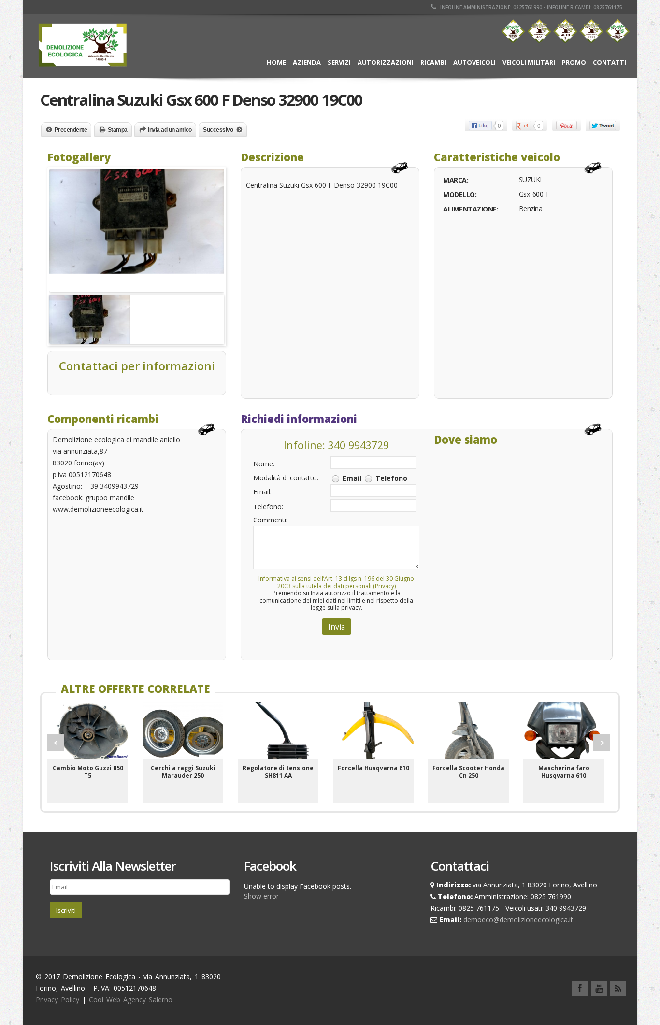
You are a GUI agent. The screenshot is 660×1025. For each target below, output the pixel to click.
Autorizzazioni (386, 62)
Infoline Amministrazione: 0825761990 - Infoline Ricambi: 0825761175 (530, 7)
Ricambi (433, 62)
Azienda (307, 62)
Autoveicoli (474, 62)
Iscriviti (66, 910)
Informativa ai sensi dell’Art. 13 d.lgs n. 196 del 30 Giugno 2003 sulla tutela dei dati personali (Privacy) (336, 582)
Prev (55, 742)
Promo (574, 62)
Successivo (218, 129)
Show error (261, 895)
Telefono (391, 478)
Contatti (609, 62)
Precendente (71, 129)
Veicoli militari (528, 62)
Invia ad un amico (170, 129)
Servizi (339, 62)
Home (276, 62)
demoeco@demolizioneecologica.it (518, 919)
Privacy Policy (57, 999)
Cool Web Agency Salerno (130, 999)
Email (352, 478)
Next (601, 742)
